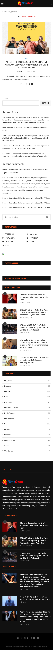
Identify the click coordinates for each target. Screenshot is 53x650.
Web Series (27, 451)
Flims (27, 397)
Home (4, 12)
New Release (27, 418)
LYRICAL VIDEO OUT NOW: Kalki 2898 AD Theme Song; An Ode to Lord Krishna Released (34, 327)
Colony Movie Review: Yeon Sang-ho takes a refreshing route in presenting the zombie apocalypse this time (25, 147)
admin (21, 71)
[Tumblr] (31, 638)
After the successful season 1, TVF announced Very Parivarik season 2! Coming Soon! (26, 65)
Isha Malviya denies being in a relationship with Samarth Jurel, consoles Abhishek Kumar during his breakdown (34, 343)
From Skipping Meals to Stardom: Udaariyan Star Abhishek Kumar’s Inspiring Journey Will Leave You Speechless (25, 190)
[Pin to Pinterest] (29, 84)
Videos (27, 445)
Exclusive (27, 386)
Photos (27, 429)
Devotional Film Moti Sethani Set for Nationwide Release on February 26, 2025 (34, 359)
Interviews (27, 402)
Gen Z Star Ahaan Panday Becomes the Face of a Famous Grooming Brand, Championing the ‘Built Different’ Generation (24, 154)
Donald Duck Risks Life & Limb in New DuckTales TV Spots (29, 198)
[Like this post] (21, 84)
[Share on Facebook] (23, 84)
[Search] (50, 3)
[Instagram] (21, 638)
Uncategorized (27, 440)
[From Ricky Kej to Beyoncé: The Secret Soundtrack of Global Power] (9, 601)
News (27, 424)
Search (5, 99)
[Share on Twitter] (26, 84)
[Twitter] (18, 638)
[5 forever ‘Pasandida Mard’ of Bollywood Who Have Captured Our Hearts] (9, 298)
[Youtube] (34, 638)
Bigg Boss (27, 380)
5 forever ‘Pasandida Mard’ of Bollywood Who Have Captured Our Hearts (35, 297)
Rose (4, 198)
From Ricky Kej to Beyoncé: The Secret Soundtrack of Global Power (35, 598)
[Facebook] (14, 638)
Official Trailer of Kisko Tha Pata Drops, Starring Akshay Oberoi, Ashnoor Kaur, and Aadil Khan (34, 312)
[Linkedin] (28, 638)
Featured (27, 391)
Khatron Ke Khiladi (27, 407)
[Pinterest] (25, 638)
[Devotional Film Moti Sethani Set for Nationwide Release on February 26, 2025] (9, 361)
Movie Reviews (27, 413)
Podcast (27, 434)
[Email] (38, 638)
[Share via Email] (32, 84)
